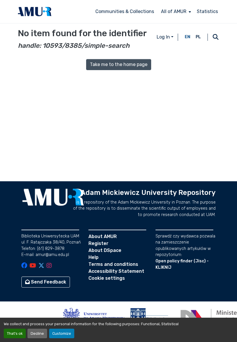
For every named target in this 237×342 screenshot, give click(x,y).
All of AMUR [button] (173, 11)
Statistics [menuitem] (207, 11)
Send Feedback (48, 282)
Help (93, 257)
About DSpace (104, 250)
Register (98, 243)
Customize (61, 333)
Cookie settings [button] (106, 278)
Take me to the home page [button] (118, 64)
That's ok (15, 333)
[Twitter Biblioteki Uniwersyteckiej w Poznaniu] (41, 266)
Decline (37, 333)
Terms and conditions (113, 264)
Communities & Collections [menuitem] (124, 11)
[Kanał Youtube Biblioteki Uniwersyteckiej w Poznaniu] (32, 266)
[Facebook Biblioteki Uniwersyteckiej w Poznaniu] (24, 266)
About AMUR (102, 236)
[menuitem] (175, 11)
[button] (34, 11)
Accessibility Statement (116, 271)
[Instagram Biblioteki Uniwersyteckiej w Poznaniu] (49, 266)
